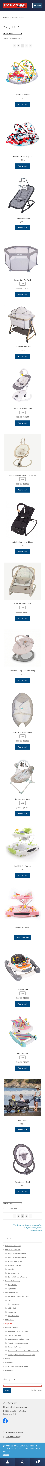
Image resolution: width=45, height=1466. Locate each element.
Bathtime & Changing (13, 1246)
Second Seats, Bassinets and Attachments (23, 1351)
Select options (22, 937)
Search (22, 1462)
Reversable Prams (14, 1347)
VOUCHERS (9, 1370)
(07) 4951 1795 (11, 1403)
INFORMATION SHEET (14, 1432)
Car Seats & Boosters (12, 1250)
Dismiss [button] (6, 1454)
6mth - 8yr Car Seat (15, 1265)
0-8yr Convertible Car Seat (17, 1257)
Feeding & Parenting (12, 1281)
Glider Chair (12, 1308)
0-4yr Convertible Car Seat (17, 1254)
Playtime (15, 17)
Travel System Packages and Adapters (21, 1355)
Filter (7, 1390)
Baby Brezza (12, 1285)
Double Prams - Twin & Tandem (19, 1339)
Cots (9, 1300)
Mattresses (12, 1312)
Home (7, 17)
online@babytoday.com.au (16, 1407)
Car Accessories (13, 1273)
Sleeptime (8, 1362)
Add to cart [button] (22, 104)
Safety (7, 1358)
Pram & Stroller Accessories (18, 1343)
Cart (34, 1460)
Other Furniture (13, 1316)
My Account (7, 1462)
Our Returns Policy (13, 1437)
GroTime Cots (15, 1304)
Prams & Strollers (11, 1327)
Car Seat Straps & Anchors (17, 1277)
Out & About (9, 1320)
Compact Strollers (14, 1335)
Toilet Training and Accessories (16, 1366)
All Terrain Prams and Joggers (18, 1331)
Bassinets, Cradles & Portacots (19, 1296)
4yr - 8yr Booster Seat (15, 1261)
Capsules (11, 1269)
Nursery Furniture (11, 1292)
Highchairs (12, 1289)
